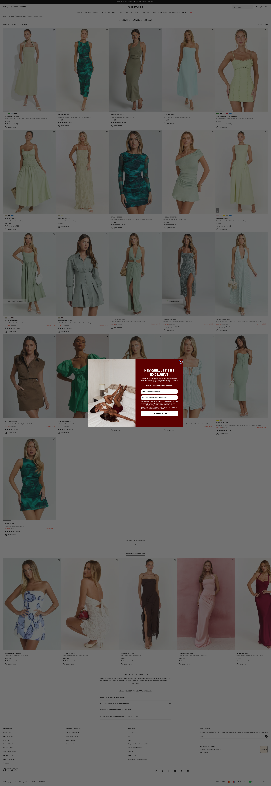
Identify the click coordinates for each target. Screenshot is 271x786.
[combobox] (144, 397)
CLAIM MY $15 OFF (159, 413)
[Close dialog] (180, 361)
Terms (162, 408)
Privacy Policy (155, 408)
